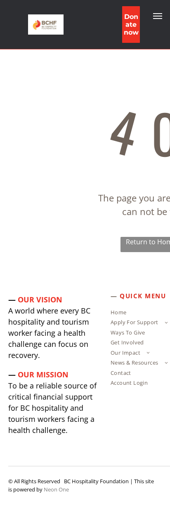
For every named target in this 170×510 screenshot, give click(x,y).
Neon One (56, 489)
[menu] (157, 16)
